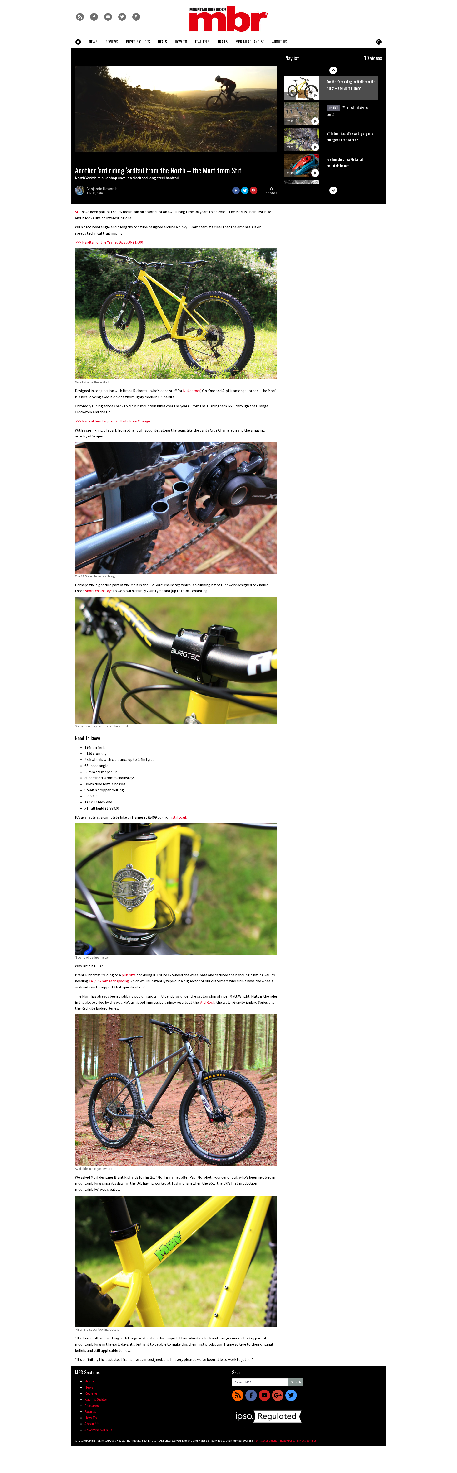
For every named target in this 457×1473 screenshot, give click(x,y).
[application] (176, 109)
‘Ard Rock (206, 1002)
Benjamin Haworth (101, 188)
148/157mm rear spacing (109, 981)
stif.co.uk (179, 817)
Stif (78, 211)
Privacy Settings (306, 1440)
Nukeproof (191, 390)
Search (296, 1382)
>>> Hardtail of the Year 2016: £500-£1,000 (109, 242)
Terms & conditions (265, 1440)
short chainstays (98, 590)
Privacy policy (287, 1440)
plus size (129, 975)
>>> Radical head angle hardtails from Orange (112, 421)
